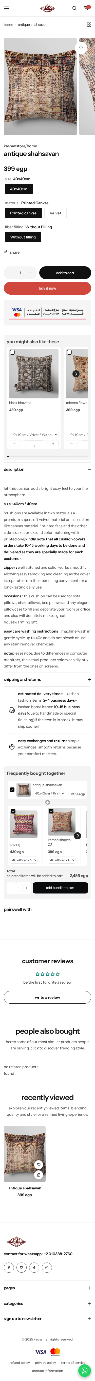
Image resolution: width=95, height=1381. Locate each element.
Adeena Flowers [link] (78, 402)
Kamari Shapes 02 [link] (59, 842)
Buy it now (47, 288)
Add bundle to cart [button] (60, 887)
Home (8, 24)
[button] (14, 443)
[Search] (74, 8)
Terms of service (73, 1362)
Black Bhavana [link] (20, 402)
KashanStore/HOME (20, 146)
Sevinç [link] (15, 844)
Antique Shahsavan (24, 1188)
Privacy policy (45, 1362)
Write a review (47, 997)
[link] (34, 373)
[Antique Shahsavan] (25, 1154)
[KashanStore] (47, 8)
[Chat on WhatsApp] (84, 1370)
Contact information (47, 1371)
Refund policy (20, 1362)
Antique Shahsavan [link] (47, 785)
